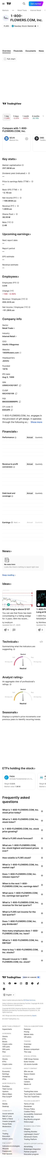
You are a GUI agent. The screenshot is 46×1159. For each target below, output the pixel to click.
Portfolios (6, 1086)
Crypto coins (7, 1044)
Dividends (6, 1076)
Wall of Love (7, 1116)
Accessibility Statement (33, 1114)
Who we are (28, 1071)
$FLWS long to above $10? (16, 609)
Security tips (29, 1117)
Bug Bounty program (32, 1119)
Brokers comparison (31, 1049)
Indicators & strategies (11, 1146)
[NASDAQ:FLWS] (4, 604)
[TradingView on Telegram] (32, 983)
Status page (28, 1122)
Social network (8, 1114)
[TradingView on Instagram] (21, 983)
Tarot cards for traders (32, 1094)
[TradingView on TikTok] (38, 983)
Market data (28, 1034)
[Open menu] (3, 3)
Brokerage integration (32, 1149)
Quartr (34, 1015)
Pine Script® (7, 1097)
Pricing (26, 1032)
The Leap (27, 1052)
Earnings (5, 1074)
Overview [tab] (6, 51)
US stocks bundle (31, 1064)
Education (6, 1136)
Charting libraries (30, 1132)
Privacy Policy (29, 1109)
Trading (5, 1134)
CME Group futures (31, 1059)
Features (27, 1029)
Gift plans (27, 1037)
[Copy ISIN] (20, 385)
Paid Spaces (7, 1154)
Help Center (28, 1079)
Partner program (30, 1152)
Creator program (8, 1121)
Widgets (27, 1129)
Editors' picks (7, 1139)
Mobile (4, 1104)
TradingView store (31, 1091)
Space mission (29, 1074)
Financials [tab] (18, 51)
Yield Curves (7, 1089)
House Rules (7, 1124)
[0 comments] (14, 629)
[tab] (30, 437)
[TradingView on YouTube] (15, 983)
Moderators (6, 1126)
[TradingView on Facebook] (9, 983)
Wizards (5, 1149)
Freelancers (6, 1151)
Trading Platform (30, 1139)
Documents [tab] (30, 51)
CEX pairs (6, 1047)
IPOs (4, 1079)
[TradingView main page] (9, 3)
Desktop (5, 1106)
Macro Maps (7, 1094)
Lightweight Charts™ (32, 1134)
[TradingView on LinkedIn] (26, 983)
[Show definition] (23, 165)
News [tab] (41, 51)
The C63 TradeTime (31, 1097)
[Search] (24, 3)
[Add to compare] (27, 139)
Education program (31, 1154)
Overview (27, 1044)
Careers (27, 1082)
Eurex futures (29, 1062)
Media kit (27, 1084)
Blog (25, 1076)
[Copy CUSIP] (16, 394)
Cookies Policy (29, 1111)
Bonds (4, 1042)
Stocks (5, 1036)
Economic (6, 1071)
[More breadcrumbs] (13, 10)
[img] (35, 26)
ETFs (4, 1039)
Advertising (28, 1146)
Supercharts (7, 1029)
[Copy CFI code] (12, 410)
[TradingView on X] (4, 983)
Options (5, 1091)
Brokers (27, 1047)
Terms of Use (29, 1104)
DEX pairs (6, 1049)
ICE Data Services (29, 1000)
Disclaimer (28, 1106)
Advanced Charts (30, 1137)
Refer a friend (7, 1119)
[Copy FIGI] (20, 402)
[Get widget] (41, 641)
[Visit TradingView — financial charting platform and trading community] (11, 103)
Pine (4, 1052)
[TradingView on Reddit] (4, 989)
